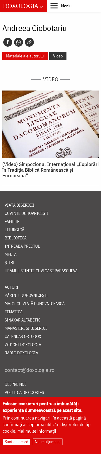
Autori (11, 287)
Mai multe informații (36, 431)
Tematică (14, 312)
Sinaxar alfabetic (23, 320)
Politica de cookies (24, 392)
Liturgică (14, 229)
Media (10, 254)
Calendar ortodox (23, 336)
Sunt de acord (16, 441)
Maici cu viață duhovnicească (35, 303)
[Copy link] (29, 42)
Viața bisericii (20, 205)
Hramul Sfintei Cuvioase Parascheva (41, 271)
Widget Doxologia (23, 344)
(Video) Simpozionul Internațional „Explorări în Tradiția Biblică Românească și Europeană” (50, 169)
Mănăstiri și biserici (26, 328)
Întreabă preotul (22, 246)
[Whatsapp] (18, 42)
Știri (10, 262)
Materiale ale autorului (25, 56)
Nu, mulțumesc (47, 441)
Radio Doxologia (21, 353)
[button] (60, 6)
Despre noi (15, 384)
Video (58, 56)
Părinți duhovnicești (26, 295)
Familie (12, 221)
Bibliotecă (16, 238)
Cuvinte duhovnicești (27, 213)
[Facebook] (7, 42)
